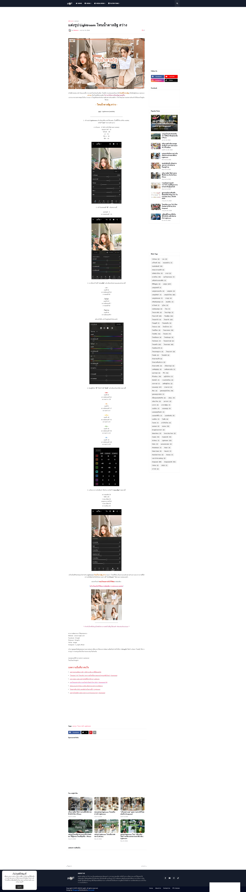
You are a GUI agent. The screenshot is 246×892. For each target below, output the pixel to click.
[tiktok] (178, 878)
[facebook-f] (165, 878)
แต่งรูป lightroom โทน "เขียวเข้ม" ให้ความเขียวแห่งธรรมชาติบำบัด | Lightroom (131, 836)
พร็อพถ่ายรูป (169, 366)
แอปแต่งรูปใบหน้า (158, 412)
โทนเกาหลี (80, 726)
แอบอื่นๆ (155, 408)
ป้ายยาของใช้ (157, 358)
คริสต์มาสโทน (157, 273)
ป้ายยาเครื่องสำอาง (158, 362)
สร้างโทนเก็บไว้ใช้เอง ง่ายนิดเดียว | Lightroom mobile (106, 586)
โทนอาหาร (170, 351)
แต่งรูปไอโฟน (169, 294)
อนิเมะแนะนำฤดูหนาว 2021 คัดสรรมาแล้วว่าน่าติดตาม (86, 686)
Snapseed (156, 462)
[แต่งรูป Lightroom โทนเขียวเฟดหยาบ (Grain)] (106, 826)
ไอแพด (155, 422)
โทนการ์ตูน (169, 312)
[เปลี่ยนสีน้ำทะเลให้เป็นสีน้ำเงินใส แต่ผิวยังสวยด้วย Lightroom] (156, 217)
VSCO (164, 465)
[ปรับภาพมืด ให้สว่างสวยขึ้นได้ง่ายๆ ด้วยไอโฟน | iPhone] (80, 803)
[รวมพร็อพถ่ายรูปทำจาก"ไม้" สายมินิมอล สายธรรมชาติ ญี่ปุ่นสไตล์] (156, 185)
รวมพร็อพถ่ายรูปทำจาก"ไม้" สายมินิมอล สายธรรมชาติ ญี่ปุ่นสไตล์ (170, 185)
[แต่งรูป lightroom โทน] (132, 826)
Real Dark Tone (157, 454)
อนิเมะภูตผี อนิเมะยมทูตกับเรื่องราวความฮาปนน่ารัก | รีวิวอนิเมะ (169, 145)
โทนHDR (165, 355)
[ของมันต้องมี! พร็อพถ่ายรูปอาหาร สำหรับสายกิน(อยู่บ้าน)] (156, 166)
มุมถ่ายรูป (156, 373)
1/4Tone (155, 259)
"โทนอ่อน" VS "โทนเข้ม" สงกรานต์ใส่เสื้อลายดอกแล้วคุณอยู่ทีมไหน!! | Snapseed (93, 675)
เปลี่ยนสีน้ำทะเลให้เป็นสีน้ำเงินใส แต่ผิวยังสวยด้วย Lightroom (169, 216)
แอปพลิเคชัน (169, 415)
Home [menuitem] (80, 3)
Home (151, 888)
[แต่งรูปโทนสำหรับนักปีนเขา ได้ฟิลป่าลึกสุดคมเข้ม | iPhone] (156, 136)
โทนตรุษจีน (166, 323)
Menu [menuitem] (88, 3)
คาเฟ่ (168, 273)
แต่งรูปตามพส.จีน (158, 291)
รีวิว (165, 373)
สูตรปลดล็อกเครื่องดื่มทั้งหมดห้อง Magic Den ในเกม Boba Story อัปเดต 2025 (170, 195)
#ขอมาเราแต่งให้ (158, 270)
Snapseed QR (169, 462)
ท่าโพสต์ (155, 305)
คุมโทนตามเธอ (169, 277)
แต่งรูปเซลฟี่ (156, 287)
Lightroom (87, 726)
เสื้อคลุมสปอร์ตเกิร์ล (158, 398)
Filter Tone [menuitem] (114, 3)
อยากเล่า (167, 401)
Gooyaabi (91, 890)
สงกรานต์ (156, 383)
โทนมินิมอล (156, 337)
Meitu (155, 444)
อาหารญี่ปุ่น (165, 405)
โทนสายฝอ (168, 344)
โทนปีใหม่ (156, 330)
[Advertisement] (101, 13)
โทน (167, 309)
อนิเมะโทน (156, 401)
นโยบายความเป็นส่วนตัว (24, 880)
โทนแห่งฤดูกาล (157, 351)
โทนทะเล (156, 326)
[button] (177, 3)
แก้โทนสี (156, 262)
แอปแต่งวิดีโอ (157, 415)
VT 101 (155, 469)
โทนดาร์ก (168, 319)
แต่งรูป (77, 21)
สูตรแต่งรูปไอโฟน (166, 390)
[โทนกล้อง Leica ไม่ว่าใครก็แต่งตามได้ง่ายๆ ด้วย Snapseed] (156, 207)
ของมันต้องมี (157, 266)
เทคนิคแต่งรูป (157, 309)
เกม (164, 259)
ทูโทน (165, 305)
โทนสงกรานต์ (169, 341)
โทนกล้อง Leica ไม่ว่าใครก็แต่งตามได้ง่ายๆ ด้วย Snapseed (169, 206)
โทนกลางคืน (157, 312)
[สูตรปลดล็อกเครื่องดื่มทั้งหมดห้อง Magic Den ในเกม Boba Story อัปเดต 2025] (156, 195)
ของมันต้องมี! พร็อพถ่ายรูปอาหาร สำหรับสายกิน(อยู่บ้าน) (169, 165)
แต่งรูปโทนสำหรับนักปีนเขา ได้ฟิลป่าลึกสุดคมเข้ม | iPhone (170, 135)
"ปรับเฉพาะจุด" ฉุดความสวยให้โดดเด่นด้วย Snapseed (132, 813)
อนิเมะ (172, 398)
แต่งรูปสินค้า (156, 294)
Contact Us (166, 888)
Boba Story (156, 433)
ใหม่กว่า (69, 866)
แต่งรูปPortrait (157, 298)
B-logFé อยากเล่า (158, 430)
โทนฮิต (155, 355)
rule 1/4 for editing (158, 458)
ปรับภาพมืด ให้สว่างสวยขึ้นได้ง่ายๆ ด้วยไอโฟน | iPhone (80, 813)
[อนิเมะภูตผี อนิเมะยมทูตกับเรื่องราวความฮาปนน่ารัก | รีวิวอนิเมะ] (156, 146)
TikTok (155, 465)
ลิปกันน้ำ (155, 380)
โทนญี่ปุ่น (168, 316)
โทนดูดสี (155, 323)
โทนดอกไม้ (156, 319)
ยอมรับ (19, 887)
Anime (165, 426)
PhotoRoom (156, 447)
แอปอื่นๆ (155, 419)
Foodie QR (166, 437)
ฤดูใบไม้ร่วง (168, 376)
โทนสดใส (156, 344)
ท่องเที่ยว (169, 302)
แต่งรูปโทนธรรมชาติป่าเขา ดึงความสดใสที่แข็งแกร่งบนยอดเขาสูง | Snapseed (164, 123)
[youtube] (169, 878)
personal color (166, 444)
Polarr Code (156, 451)
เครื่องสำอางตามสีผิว (159, 280)
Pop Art (167, 451)
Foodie (155, 437)
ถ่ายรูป (168, 298)
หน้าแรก (70, 21)
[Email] (94, 732)
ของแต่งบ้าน (167, 262)
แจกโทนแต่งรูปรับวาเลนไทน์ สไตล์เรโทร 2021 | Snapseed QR (88, 682)
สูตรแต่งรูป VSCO (158, 394)
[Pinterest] (90, 732)
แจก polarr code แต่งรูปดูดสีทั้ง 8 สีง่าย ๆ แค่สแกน (84, 679)
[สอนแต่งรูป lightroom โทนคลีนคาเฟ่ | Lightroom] (106, 803)
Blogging (76, 890)
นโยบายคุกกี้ (19, 882)
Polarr (167, 447)
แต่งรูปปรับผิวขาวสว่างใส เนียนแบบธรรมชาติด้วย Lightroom (170, 155)
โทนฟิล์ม (156, 334)
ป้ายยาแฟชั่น (157, 366)
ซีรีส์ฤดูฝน (156, 284)
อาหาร (155, 405)
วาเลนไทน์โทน (167, 380)
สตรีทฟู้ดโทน (167, 383)
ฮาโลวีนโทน (166, 422)
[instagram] (173, 878)
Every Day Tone (169, 433)
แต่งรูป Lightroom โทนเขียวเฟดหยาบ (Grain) (104, 835)
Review (169, 454)
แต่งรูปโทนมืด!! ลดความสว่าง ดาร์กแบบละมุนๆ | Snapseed (87, 693)
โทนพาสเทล (168, 330)
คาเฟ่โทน (156, 277)
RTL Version (176, 888)
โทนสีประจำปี (157, 348)
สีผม (154, 390)
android (155, 426)
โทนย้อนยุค (168, 337)
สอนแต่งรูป (156, 387)
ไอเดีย (165, 419)
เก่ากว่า (143, 866)
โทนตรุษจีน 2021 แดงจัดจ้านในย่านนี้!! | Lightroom (85, 689)
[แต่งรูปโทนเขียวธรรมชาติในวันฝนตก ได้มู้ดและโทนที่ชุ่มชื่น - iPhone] (80, 826)
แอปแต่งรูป (166, 408)
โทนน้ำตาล (167, 326)
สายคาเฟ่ (168, 387)
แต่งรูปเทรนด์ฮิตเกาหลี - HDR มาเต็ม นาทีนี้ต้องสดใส (85, 672)
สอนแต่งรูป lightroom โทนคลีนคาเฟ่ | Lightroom (104, 813)
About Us (158, 888)
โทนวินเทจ (156, 341)
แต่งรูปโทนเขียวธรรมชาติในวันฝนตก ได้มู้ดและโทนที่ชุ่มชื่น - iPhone (79, 835)
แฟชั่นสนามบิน (169, 369)
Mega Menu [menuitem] (100, 3)
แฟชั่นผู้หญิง (156, 369)
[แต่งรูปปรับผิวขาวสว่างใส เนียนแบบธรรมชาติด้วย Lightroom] (156, 156)
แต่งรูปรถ (171, 291)
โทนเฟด (167, 334)
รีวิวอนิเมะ (156, 376)
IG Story (155, 440)
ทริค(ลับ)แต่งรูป (157, 302)
